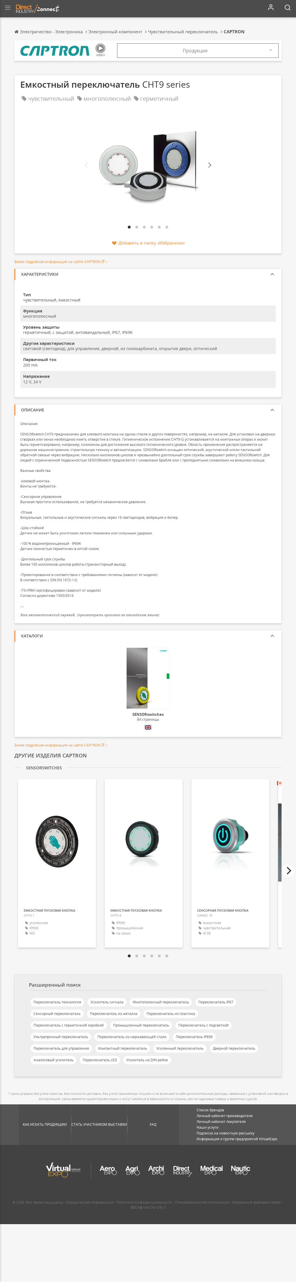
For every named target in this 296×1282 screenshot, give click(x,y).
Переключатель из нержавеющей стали (131, 1036)
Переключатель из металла (113, 1013)
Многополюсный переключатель (161, 1002)
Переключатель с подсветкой (203, 1025)
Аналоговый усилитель (53, 1059)
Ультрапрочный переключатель (61, 1036)
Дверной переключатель (234, 1048)
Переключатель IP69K (194, 1036)
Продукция (195, 50)
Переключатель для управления (61, 1048)
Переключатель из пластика (171, 1013)
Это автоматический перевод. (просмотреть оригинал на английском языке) (89, 615)
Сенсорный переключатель (57, 1013)
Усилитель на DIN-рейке (147, 1059)
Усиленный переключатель (180, 1048)
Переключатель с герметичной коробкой (69, 1025)
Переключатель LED (100, 1059)
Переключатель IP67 (215, 1002)
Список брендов (210, 1110)
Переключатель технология (57, 1002)
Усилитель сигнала (106, 1002)
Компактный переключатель (122, 1048)
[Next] (209, 165)
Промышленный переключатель (141, 1025)
